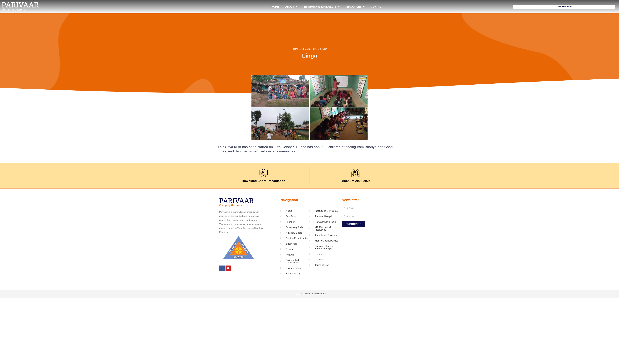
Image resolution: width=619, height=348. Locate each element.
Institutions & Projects (320, 6)
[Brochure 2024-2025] (355, 173)
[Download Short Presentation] (264, 173)
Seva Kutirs (309, 49)
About (289, 6)
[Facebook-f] (222, 268)
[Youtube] (228, 268)
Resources (353, 6)
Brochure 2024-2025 (355, 181)
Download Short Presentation (263, 181)
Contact (377, 6)
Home (275, 6)
